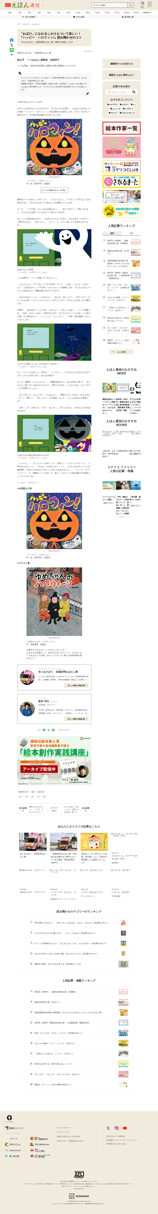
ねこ (134, 104)
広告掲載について (112, 1140)
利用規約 (121, 1136)
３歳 (32, 796)
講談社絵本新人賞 (128, 113)
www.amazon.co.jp (54, 176)
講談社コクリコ (108, 503)
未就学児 (125, 104)
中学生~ (136, 12)
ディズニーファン (63, 1132)
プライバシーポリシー (130, 1140)
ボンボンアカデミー (64, 1127)
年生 (78, 12)
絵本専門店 (113, 104)
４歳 (38, 796)
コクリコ (121, 517)
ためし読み (80, 17)
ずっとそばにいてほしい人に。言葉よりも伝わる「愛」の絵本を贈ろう (71, 809)
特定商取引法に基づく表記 (116, 1144)
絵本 (33, 792)
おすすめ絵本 (30, 17)
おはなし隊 (41, 792)
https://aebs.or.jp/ (79, 1189)
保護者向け (147, 12)
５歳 (44, 796)
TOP (18, 24)
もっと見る (121, 352)
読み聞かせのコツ (23, 792)
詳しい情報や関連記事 (76, 685)
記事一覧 (26, 24)
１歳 (20, 796)
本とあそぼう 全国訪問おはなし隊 (36, 52)
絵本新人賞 (129, 17)
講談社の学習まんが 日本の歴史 (68, 1136)
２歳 (26, 796)
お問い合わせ (111, 1136)
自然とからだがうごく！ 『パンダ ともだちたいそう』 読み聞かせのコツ (36, 809)
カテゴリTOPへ (54, 809)
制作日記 (114, 113)
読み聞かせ (36, 24)
